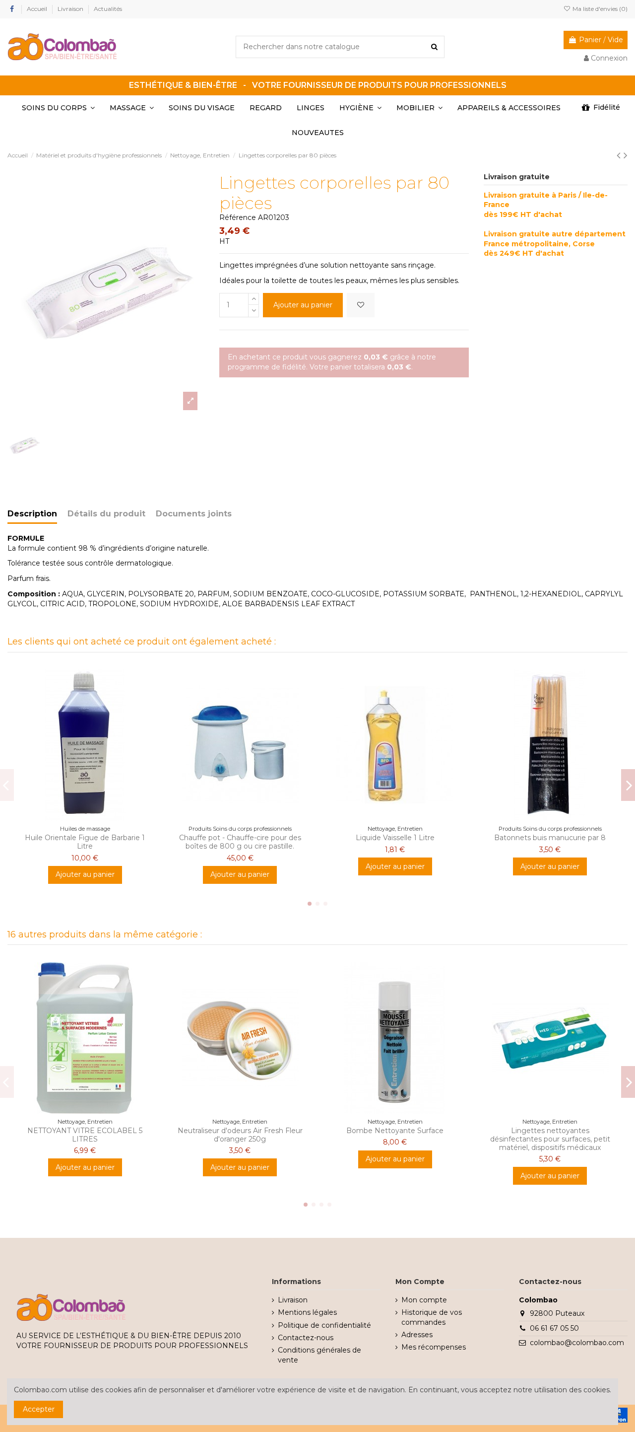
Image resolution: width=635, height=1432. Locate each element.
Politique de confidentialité (324, 1325)
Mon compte (424, 1299)
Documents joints (194, 513)
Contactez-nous (305, 1337)
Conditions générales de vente (319, 1355)
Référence (237, 217)
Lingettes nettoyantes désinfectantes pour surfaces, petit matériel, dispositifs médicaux (550, 1139)
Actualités (108, 8)
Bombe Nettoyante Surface (395, 1130)
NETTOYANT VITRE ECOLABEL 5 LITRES (84, 1135)
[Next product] (626, 155)
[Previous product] (620, 155)
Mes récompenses (433, 1347)
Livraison (71, 8)
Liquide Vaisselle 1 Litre (395, 837)
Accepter (39, 1409)
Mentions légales (307, 1312)
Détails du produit (106, 513)
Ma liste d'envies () (599, 8)
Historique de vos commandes (431, 1317)
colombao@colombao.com (577, 1342)
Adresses (417, 1334)
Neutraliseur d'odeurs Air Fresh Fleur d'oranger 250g (240, 1135)
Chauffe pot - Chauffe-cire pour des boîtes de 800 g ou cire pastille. (240, 842)
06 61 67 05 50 (554, 1328)
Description (32, 513)
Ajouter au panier (302, 304)
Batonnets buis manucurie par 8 (550, 837)
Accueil (38, 8)
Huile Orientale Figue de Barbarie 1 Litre (85, 842)
